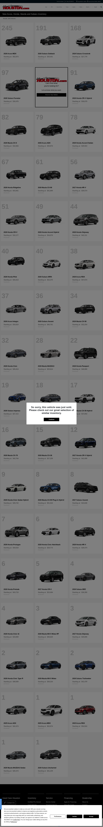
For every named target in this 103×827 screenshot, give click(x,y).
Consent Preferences (0, 804)
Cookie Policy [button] (16, 819)
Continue (51, 419)
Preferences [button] (13, 822)
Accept (91, 816)
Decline (74, 816)
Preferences (57, 816)
